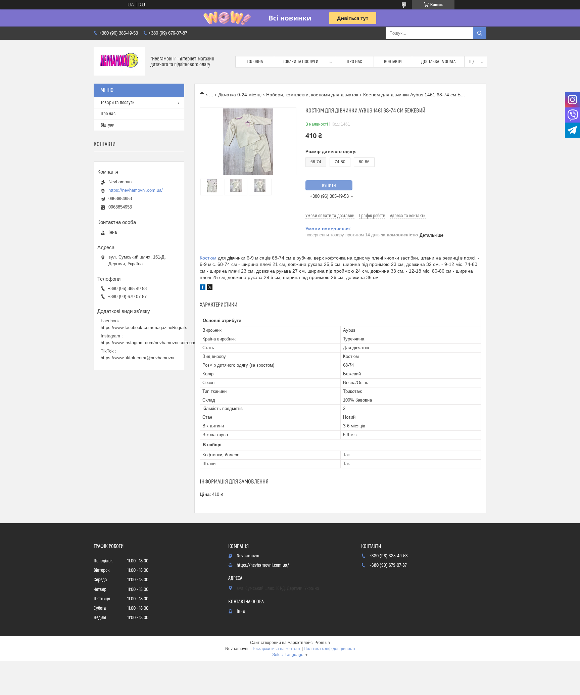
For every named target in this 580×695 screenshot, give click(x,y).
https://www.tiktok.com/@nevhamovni (137, 357)
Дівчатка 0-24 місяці (239, 94)
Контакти (393, 61)
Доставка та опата (438, 61)
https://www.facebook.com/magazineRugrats (144, 327)
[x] (209, 288)
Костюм (208, 258)
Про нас (354, 61)
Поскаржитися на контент (276, 648)
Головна (255, 61)
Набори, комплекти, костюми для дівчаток (312, 94)
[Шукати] (479, 33)
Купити (329, 185)
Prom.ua (322, 642)
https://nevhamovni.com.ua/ (135, 190)
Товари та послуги (301, 61)
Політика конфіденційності (329, 648)
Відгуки (107, 125)
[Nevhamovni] (119, 62)
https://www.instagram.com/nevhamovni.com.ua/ (148, 342)
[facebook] (202, 288)
